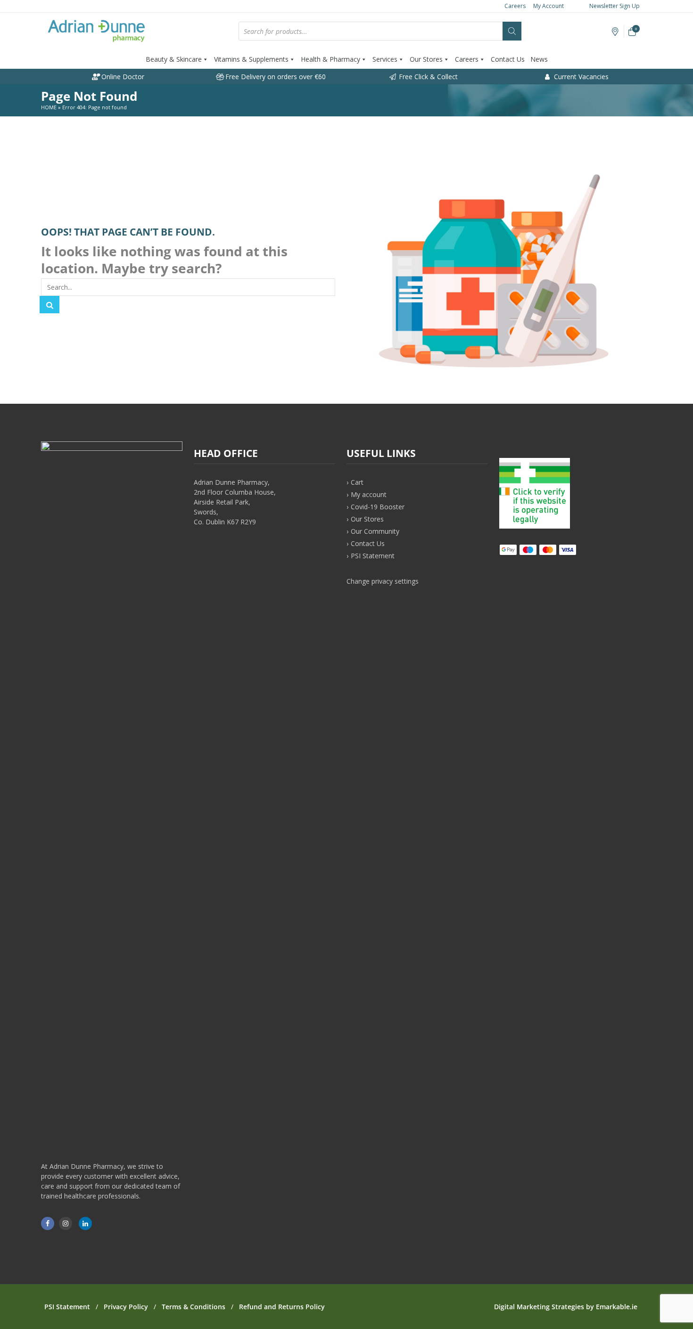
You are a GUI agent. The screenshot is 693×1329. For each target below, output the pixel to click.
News (539, 59)
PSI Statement (373, 555)
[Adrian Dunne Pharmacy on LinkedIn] (85, 1223)
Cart (357, 482)
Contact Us (508, 59)
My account (369, 494)
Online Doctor (121, 76)
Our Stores (426, 59)
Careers (515, 6)
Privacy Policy (126, 1306)
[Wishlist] (615, 31)
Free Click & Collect (427, 76)
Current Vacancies (580, 76)
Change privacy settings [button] (382, 581)
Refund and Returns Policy (282, 1306)
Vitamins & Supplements (251, 59)
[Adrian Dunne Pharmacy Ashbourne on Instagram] (65, 1223)
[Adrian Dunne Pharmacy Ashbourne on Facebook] (47, 1223)
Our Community (375, 531)
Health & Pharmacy (330, 59)
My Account (548, 6)
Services (384, 59)
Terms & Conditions (193, 1306)
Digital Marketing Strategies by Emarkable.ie (565, 1306)
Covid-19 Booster (377, 506)
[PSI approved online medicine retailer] (534, 526)
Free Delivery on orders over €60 (274, 76)
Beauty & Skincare (174, 59)
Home (49, 107)
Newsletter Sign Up (614, 6)
